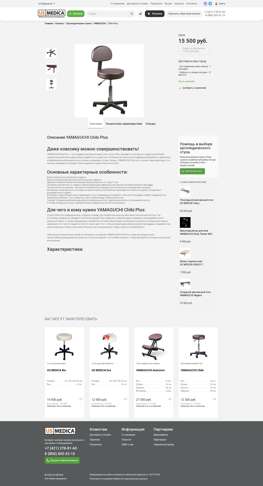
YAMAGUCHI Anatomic (150, 370)
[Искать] (131, 13)
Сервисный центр (164, 444)
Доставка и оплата (137, 3)
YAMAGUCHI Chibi (192, 370)
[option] (51, 53)
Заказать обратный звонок (184, 13)
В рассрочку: (57, 404)
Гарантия (95, 439)
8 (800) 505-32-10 (215, 15)
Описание (96, 123)
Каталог (78, 13)
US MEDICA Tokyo (196, 202)
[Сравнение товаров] (140, 13)
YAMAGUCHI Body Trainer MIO (196, 232)
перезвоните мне (193, 171)
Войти (222, 3)
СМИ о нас (127, 444)
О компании (117, 3)
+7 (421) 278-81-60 (214, 12)
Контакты (191, 3)
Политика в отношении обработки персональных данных (118, 478)
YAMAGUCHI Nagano (195, 294)
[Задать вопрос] (81, 399)
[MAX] (205, 3)
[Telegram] (210, 3)
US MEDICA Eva (101, 370)
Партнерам (160, 439)
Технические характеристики (123, 123)
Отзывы (151, 123)
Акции (168, 3)
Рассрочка (156, 3)
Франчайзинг (161, 434)
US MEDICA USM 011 (191, 263)
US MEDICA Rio (56, 370)
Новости (179, 3)
